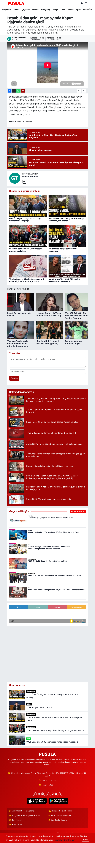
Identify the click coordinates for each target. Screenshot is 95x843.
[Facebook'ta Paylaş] (9, 91)
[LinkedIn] (52, 794)
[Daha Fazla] (23, 91)
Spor (78, 9)
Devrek (35, 9)
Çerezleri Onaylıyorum (65, 840)
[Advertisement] (47, 653)
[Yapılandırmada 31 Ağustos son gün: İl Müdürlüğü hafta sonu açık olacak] (28, 266)
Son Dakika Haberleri (59, 820)
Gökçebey (45, 9)
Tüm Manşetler (18, 820)
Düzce (29, 704)
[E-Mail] (24, 182)
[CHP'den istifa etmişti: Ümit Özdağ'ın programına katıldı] (28, 236)
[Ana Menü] (86, 3)
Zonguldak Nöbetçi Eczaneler (24, 811)
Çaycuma (26, 9)
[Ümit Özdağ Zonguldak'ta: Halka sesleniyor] (67, 236)
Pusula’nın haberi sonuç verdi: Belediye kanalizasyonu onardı (66, 219)
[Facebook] (35, 794)
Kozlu (62, 9)
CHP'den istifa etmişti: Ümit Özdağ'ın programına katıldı (25, 250)
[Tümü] (85, 685)
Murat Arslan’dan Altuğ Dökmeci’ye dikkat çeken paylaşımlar (65, 280)
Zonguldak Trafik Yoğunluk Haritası (26, 815)
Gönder (14, 378)
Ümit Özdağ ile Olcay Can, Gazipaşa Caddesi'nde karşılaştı (25, 219)
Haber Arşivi (17, 825)
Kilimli (70, 9)
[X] (39, 794)
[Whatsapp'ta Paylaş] (18, 91)
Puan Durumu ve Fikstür (61, 815)
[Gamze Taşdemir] (14, 178)
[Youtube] (56, 794)
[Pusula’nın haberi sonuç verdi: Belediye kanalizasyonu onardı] (67, 205)
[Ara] (82, 3)
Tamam (85, 840)
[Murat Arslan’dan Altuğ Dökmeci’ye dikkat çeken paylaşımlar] (67, 266)
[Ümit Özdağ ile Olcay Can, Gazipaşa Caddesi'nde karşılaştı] (28, 205)
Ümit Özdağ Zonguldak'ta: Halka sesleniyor (63, 250)
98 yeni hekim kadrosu (39, 707)
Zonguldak (6, 9)
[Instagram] (47, 794)
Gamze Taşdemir (30, 176)
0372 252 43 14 (49, 780)
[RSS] (60, 794)
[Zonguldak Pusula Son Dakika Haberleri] (16, 3)
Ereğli (55, 9)
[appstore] (37, 801)
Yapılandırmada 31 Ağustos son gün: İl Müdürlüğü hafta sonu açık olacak (26, 280)
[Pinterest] (43, 794)
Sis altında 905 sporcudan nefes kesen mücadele (52, 742)
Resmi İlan (87, 9)
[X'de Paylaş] (14, 91)
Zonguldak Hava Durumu (62, 811)
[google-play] (58, 801)
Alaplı (16, 9)
